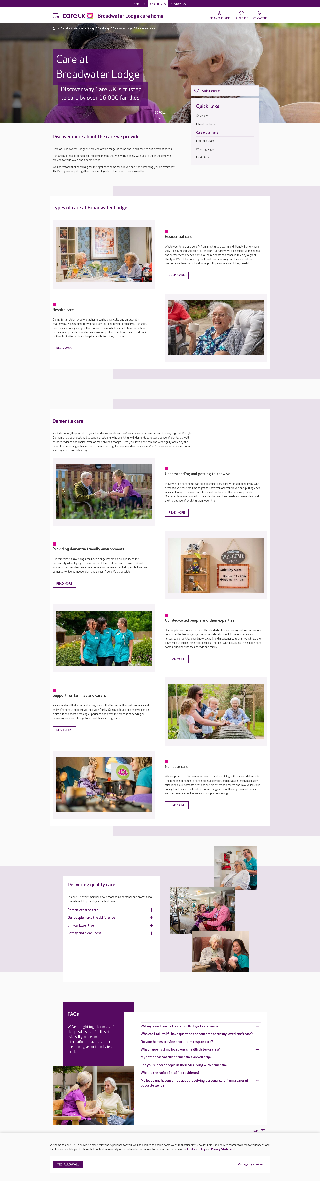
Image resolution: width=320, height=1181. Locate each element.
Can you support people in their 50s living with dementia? (184, 1065)
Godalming (103, 28)
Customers (178, 4)
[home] (55, 28)
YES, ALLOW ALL (68, 1164)
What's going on (205, 149)
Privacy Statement (223, 1149)
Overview (202, 115)
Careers (139, 4)
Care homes (158, 4)
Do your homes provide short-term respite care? (177, 1042)
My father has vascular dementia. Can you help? (176, 1057)
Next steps (203, 157)
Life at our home (206, 124)
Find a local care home (72, 28)
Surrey (90, 28)
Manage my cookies (250, 1164)
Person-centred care (83, 910)
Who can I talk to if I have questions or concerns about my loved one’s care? (197, 1034)
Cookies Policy (196, 1149)
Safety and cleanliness (85, 933)
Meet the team (205, 141)
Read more (177, 275)
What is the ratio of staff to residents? (170, 1073)
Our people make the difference (91, 918)
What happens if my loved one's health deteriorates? (180, 1049)
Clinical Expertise (81, 925)
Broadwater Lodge (122, 28)
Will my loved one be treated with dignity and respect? (182, 1026)
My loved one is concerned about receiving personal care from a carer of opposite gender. (194, 1083)
